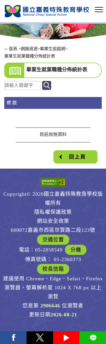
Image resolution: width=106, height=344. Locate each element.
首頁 (13, 48)
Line (92, 337)
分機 (75, 250)
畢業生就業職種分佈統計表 (29, 56)
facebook (13, 337)
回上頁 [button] (77, 157)
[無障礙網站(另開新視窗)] (53, 182)
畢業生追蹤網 (52, 48)
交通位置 (53, 239)
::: (6, 48)
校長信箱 (53, 269)
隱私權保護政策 (53, 212)
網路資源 (29, 48)
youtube (66, 337)
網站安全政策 (53, 221)
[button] (99, 10)
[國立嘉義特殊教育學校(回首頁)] (47, 11)
